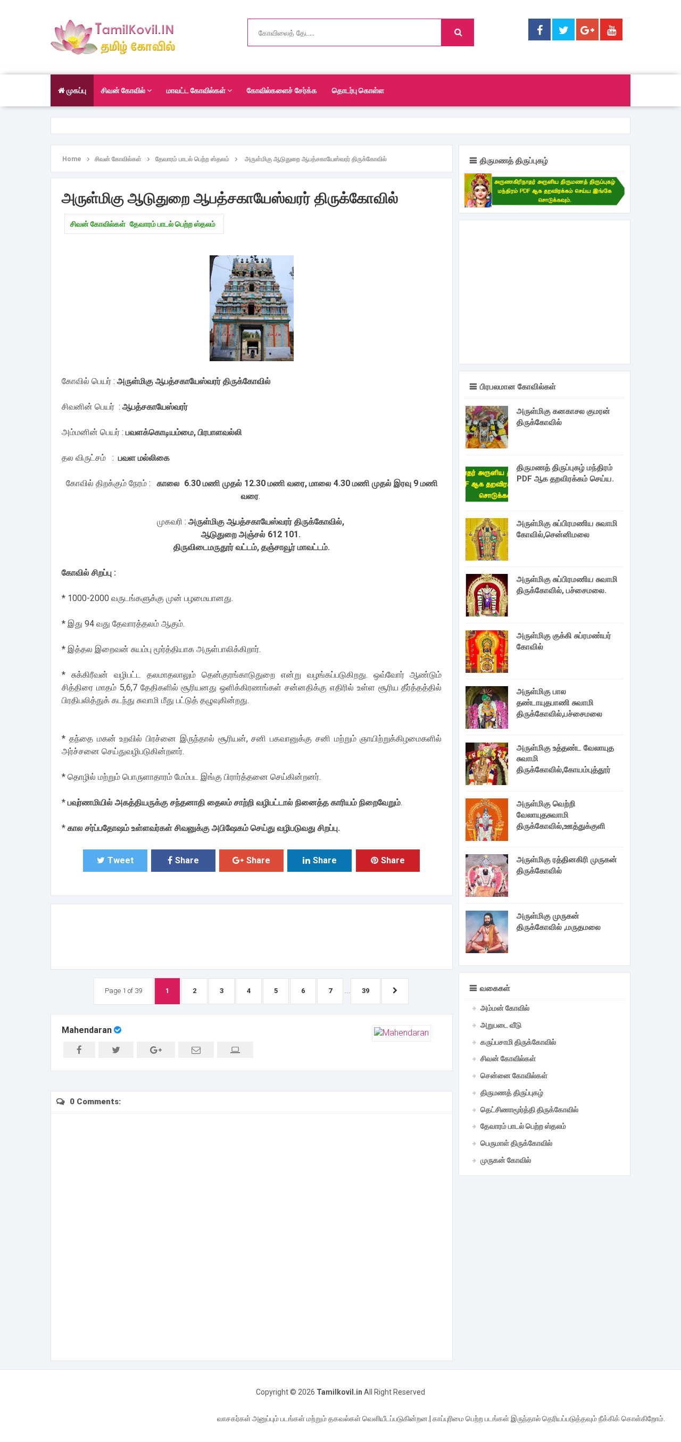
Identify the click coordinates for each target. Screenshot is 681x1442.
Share (187, 860)
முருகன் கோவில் (505, 1160)
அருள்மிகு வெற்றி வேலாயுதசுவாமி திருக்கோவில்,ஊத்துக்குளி (561, 815)
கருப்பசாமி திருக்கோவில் (518, 1042)
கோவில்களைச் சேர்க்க (282, 90)
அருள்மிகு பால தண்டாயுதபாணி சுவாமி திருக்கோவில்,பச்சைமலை (559, 703)
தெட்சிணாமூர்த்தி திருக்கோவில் (529, 1109)
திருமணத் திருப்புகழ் (511, 1092)
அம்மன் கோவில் (504, 1008)
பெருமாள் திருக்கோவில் (516, 1143)
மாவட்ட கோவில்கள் (197, 90)
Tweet (120, 860)
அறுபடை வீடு (500, 1025)
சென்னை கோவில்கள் (513, 1075)
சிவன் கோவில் (124, 90)
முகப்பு (75, 90)
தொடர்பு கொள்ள (358, 90)
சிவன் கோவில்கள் (98, 224)
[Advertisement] (251, 935)
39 (365, 991)
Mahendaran (87, 1030)
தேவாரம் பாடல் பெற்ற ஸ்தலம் (172, 224)
